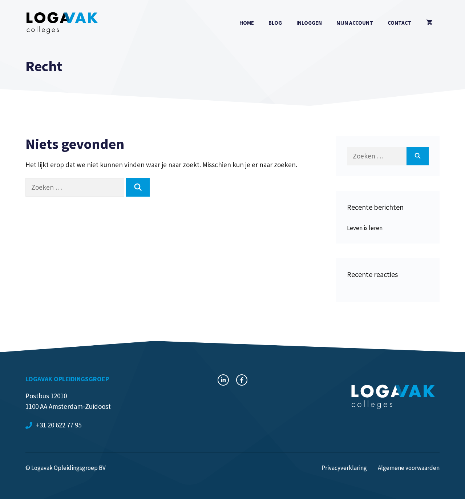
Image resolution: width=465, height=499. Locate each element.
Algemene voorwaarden (409, 468)
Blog (275, 22)
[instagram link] (223, 380)
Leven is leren (365, 228)
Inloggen (309, 22)
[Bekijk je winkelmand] (429, 23)
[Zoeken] (138, 187)
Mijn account (354, 22)
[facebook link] (241, 380)
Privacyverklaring (344, 468)
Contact (400, 22)
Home (246, 22)
